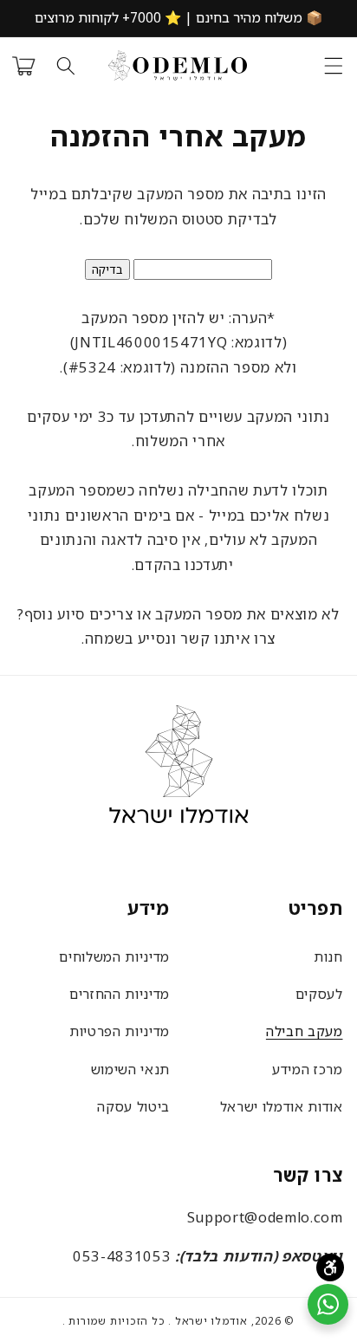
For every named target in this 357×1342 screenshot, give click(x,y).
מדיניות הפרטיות (119, 1031)
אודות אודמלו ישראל (281, 1106)
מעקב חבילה (304, 1031)
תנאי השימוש (130, 1069)
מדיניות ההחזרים (119, 993)
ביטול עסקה (133, 1106)
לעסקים (319, 993)
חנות (328, 956)
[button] (333, 66)
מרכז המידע (307, 1069)
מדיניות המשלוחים (114, 956)
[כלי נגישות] (330, 1267)
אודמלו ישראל (211, 1320)
